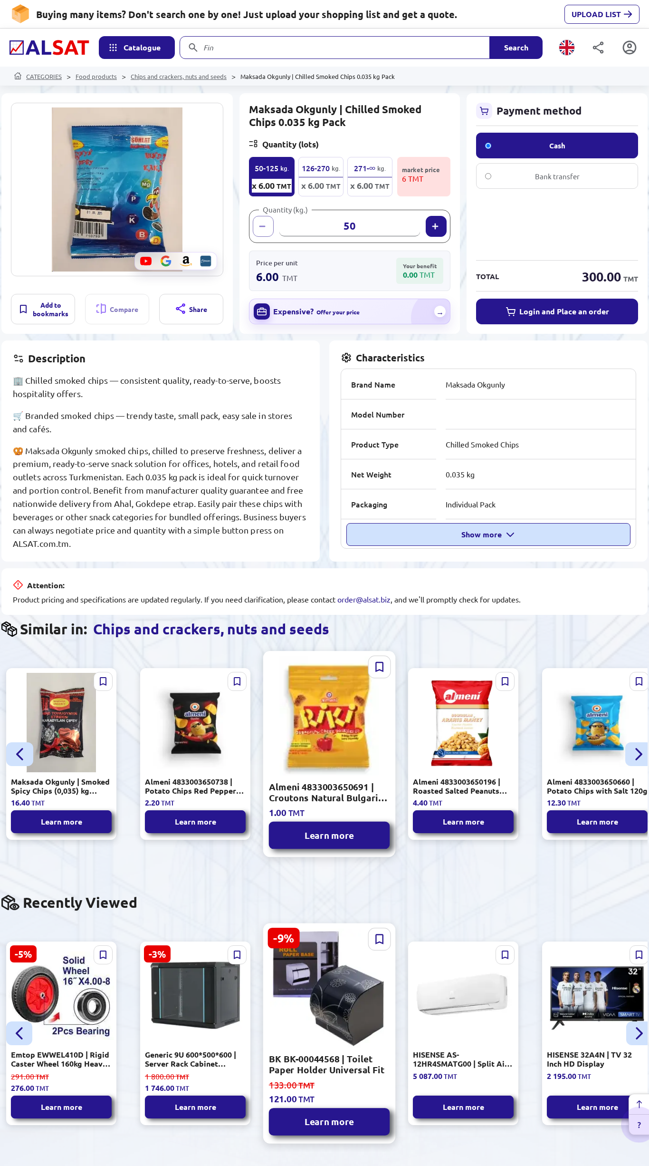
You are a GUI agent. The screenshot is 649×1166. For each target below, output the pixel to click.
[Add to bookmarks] (103, 681)
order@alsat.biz (364, 599)
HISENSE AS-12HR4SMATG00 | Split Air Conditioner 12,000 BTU (460, 1059)
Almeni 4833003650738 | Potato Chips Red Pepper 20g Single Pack (190, 786)
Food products (96, 76)
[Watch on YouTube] (145, 261)
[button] (117, 189)
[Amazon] (185, 261)
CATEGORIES (44, 76)
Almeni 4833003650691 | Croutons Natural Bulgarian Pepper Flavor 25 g (329, 792)
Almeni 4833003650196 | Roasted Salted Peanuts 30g (456, 786)
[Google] (165, 261)
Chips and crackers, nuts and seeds (179, 76)
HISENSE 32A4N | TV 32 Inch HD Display (589, 1059)
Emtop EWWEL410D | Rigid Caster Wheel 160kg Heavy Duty (60, 1059)
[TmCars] (205, 261)
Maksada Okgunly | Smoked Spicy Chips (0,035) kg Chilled (60, 786)
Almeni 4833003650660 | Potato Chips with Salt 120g (597, 786)
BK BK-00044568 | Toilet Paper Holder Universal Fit (327, 1064)
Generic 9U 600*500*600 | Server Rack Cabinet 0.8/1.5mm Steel (190, 1059)
